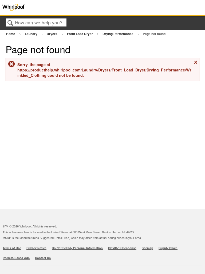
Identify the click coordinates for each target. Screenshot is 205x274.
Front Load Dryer (80, 33)
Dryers (52, 33)
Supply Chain (168, 248)
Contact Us (43, 258)
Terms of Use (12, 248)
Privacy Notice (36, 248)
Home (11, 33)
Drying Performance (118, 33)
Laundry (31, 33)
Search (10, 23)
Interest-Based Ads (16, 258)
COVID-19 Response (122, 248)
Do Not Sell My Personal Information (77, 248)
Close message (195, 63)
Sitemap (147, 248)
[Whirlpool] (41, 7)
